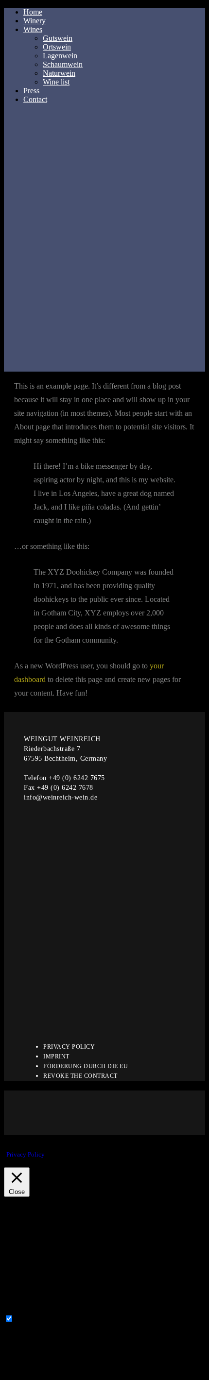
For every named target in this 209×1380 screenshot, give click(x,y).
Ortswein (57, 47)
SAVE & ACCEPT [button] (34, 1371)
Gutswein (57, 38)
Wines (32, 29)
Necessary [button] (19, 1309)
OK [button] (55, 1154)
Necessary (31, 1319)
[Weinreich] (104, 245)
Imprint (56, 1056)
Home (32, 12)
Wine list (56, 82)
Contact (35, 99)
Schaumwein (63, 64)
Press (31, 90)
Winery (34, 21)
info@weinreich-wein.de (60, 797)
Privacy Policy (69, 1046)
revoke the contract (80, 1076)
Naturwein (59, 73)
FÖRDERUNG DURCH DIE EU (85, 1066)
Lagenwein (60, 55)
